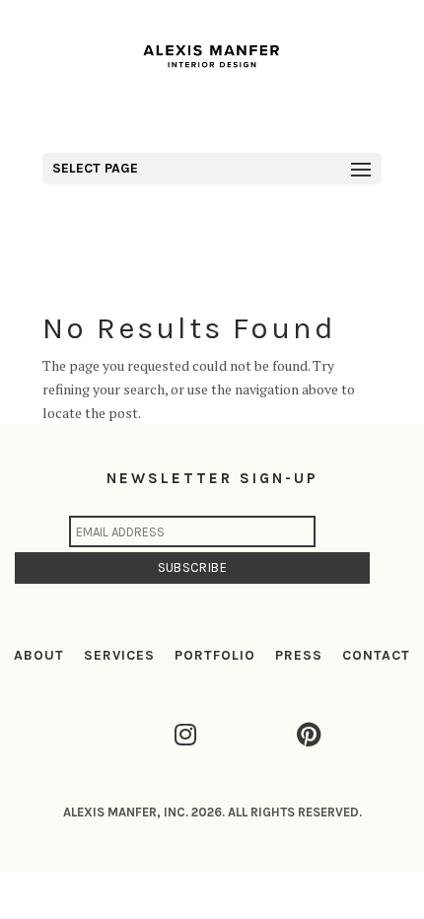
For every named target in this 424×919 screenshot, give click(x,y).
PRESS (298, 655)
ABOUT (39, 655)
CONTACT (376, 655)
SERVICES (119, 655)
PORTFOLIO (215, 655)
